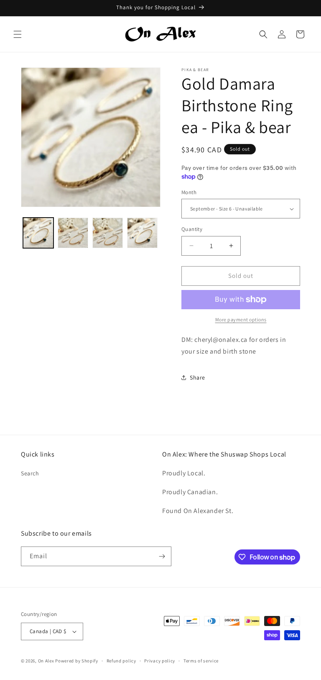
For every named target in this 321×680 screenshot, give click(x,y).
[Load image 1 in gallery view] (38, 233)
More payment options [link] (241, 319)
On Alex (46, 661)
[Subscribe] (162, 556)
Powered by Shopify (76, 661)
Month (188, 192)
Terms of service (201, 661)
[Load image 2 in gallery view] (73, 233)
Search (30, 473)
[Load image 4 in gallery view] (142, 233)
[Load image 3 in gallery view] (107, 233)
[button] (17, 34)
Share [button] (197, 377)
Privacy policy (159, 661)
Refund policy (121, 661)
